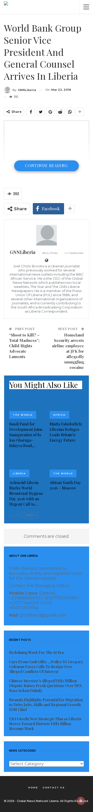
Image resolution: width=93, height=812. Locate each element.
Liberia (19, 473)
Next (30, 515)
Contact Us (54, 787)
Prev (17, 515)
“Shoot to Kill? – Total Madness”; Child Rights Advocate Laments (24, 345)
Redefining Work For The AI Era (36, 652)
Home (33, 787)
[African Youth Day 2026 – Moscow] (67, 465)
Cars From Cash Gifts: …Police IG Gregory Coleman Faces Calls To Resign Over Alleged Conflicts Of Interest (46, 666)
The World (23, 414)
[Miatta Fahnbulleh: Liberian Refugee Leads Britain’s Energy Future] (67, 407)
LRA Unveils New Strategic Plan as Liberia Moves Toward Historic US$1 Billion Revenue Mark (45, 723)
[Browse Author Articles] (46, 235)
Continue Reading (46, 165)
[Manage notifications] (81, 801)
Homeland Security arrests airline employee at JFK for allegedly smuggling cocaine (68, 351)
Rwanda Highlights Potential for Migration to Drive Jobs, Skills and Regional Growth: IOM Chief (46, 704)
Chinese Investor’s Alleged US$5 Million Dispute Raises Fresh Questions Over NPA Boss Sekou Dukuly (45, 685)
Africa (59, 414)
